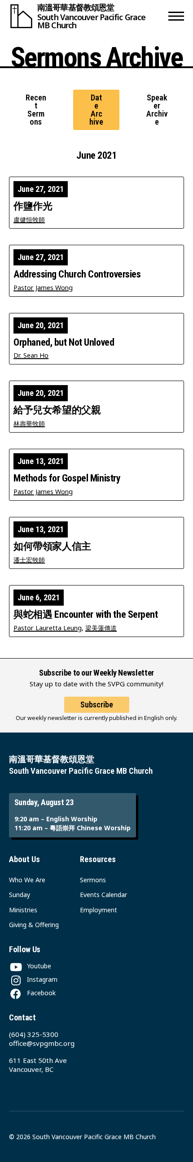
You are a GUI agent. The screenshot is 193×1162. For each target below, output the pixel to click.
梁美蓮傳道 (101, 628)
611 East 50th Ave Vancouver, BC (38, 1065)
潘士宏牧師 (29, 559)
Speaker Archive (157, 110)
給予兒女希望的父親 (57, 410)
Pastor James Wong (43, 287)
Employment (98, 910)
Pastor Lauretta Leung (47, 628)
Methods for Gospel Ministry (66, 478)
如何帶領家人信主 (52, 546)
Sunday (19, 894)
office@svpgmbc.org (42, 1043)
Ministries (23, 910)
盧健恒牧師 (29, 219)
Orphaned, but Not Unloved (63, 342)
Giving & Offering (34, 924)
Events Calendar (103, 894)
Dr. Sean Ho (30, 355)
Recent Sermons (36, 110)
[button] (176, 16)
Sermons (93, 880)
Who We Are (27, 880)
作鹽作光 (32, 206)
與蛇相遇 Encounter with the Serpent (85, 615)
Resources (98, 859)
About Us (24, 859)
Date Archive (96, 110)
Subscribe (96, 704)
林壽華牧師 (29, 423)
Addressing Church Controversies (76, 274)
